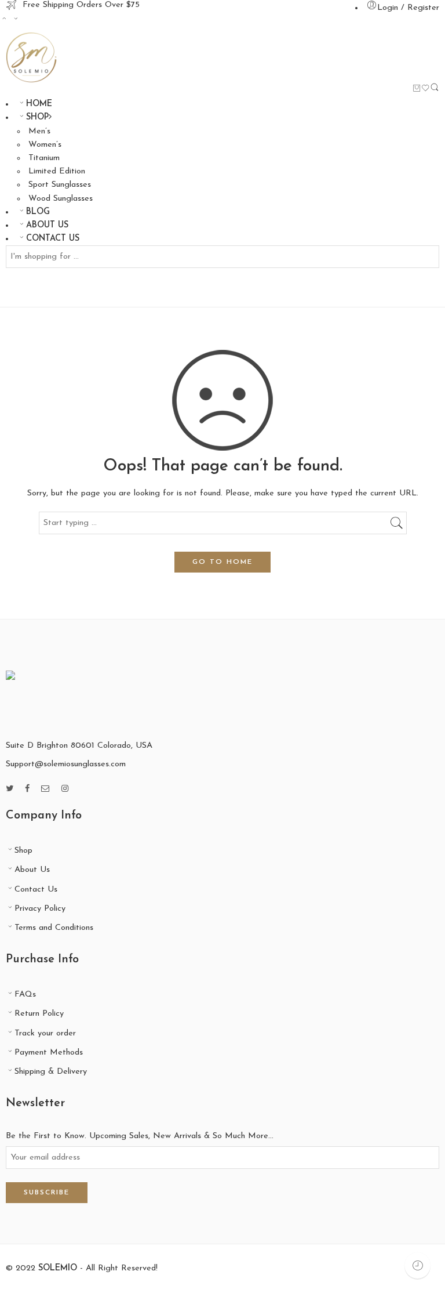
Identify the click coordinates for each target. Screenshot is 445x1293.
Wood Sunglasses (60, 198)
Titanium (44, 158)
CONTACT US (52, 238)
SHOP (37, 117)
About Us (32, 869)
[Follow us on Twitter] (9, 789)
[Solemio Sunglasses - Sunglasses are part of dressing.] (31, 57)
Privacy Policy (39, 908)
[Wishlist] (425, 90)
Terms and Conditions (53, 927)
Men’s (39, 131)
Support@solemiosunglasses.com (66, 764)
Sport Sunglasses (59, 184)
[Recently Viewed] (417, 1265)
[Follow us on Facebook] (27, 789)
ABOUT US (47, 225)
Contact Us (35, 889)
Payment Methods (48, 1052)
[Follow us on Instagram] (64, 789)
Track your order (45, 1033)
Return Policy (39, 1013)
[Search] (434, 90)
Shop (23, 850)
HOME (39, 104)
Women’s (44, 144)
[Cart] (417, 89)
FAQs (25, 994)
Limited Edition (56, 171)
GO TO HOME (222, 562)
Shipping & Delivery (50, 1071)
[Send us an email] (45, 789)
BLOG (38, 212)
